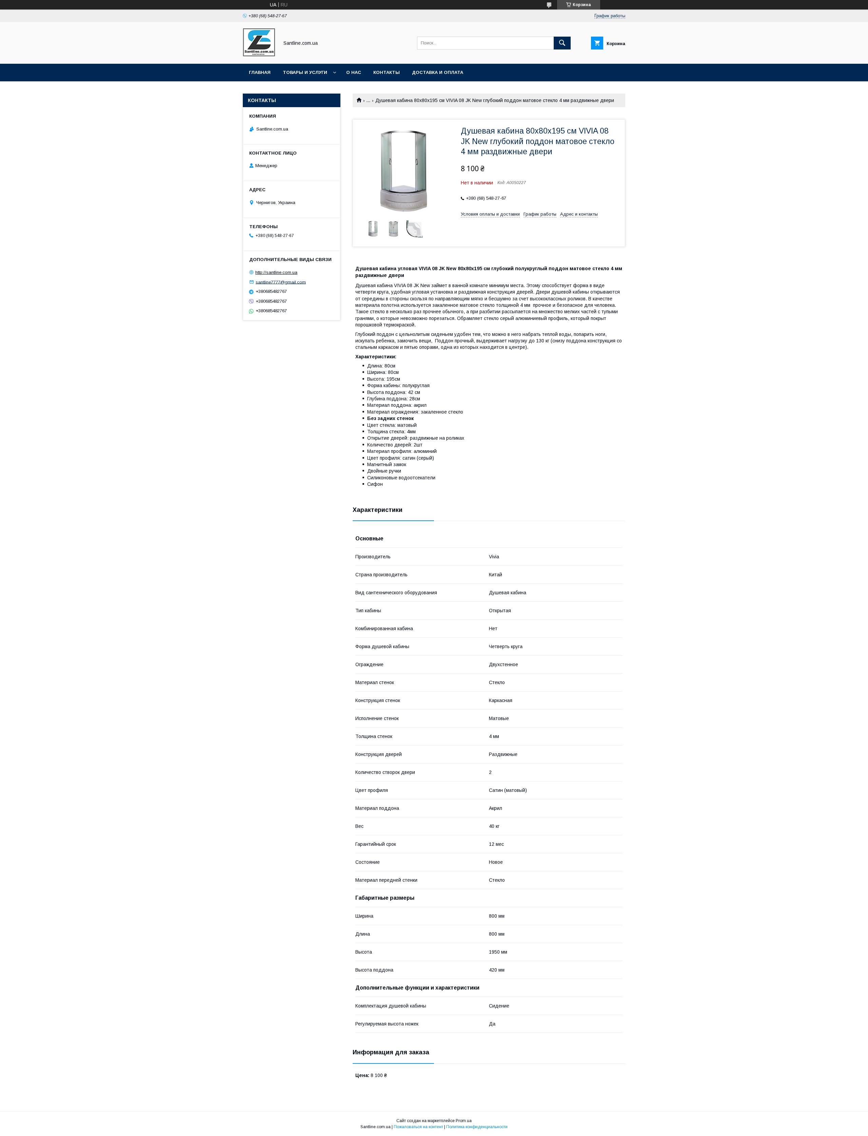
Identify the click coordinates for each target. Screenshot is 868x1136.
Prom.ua (464, 1120)
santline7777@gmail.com (281, 281)
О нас (353, 72)
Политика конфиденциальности (477, 1126)
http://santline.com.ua (276, 272)
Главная (260, 72)
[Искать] (562, 43)
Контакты (386, 72)
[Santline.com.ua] (259, 55)
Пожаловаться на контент (418, 1126)
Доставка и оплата (437, 72)
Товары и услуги (305, 72)
